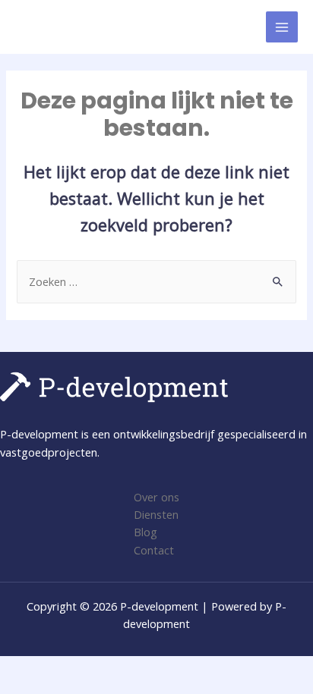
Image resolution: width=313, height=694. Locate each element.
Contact (154, 549)
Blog (145, 531)
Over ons (156, 496)
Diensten (156, 514)
